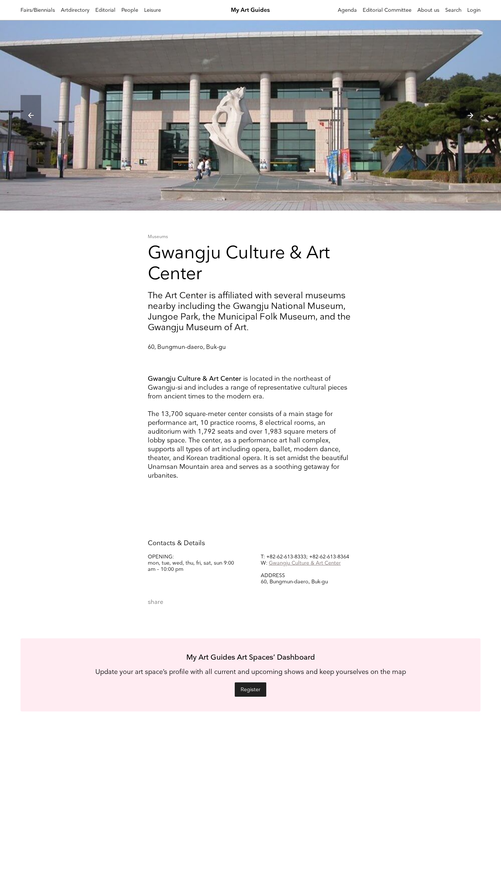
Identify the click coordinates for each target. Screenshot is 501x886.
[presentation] (31, 115)
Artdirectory (75, 10)
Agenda (347, 10)
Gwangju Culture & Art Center (305, 563)
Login (473, 10)
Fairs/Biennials (38, 10)
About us (428, 10)
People (129, 10)
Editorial (105, 10)
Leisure (152, 10)
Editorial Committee (387, 10)
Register (250, 689)
